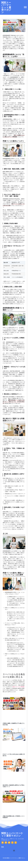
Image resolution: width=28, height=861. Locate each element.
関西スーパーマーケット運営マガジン (6, 7)
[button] (14, 850)
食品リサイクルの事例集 (18, 686)
